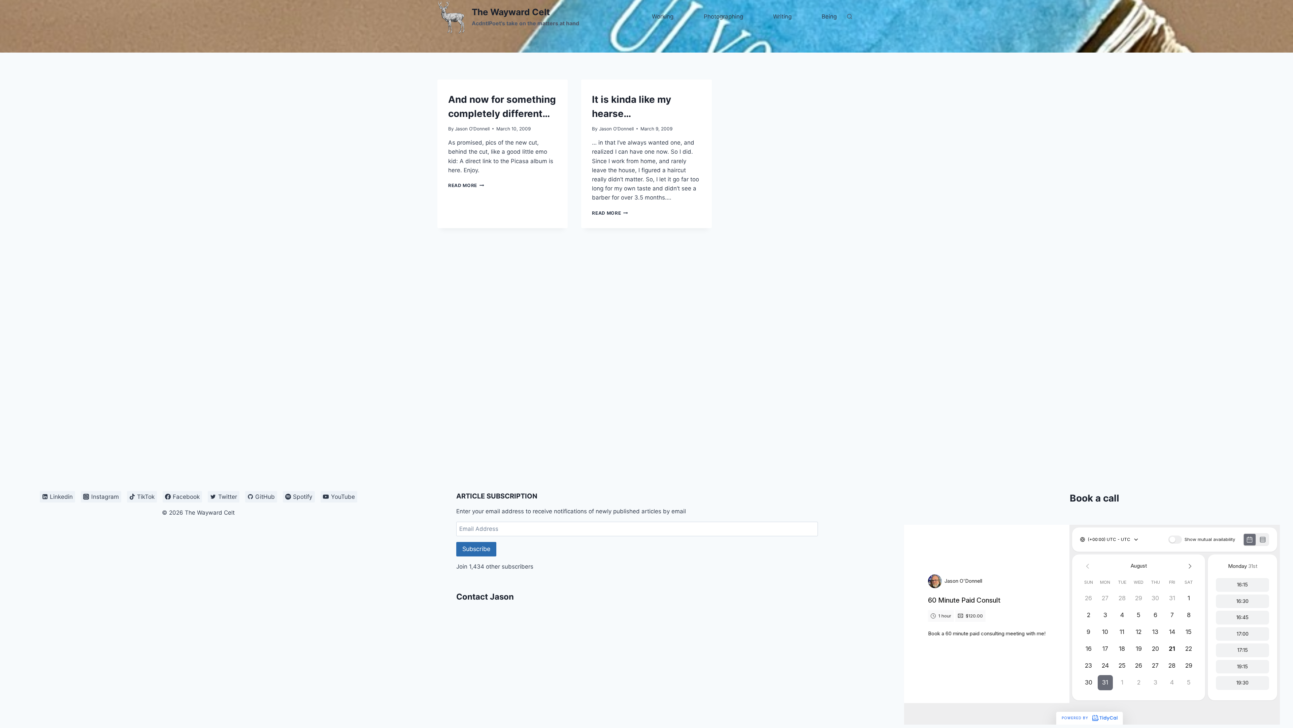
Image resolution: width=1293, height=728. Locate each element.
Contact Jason (485, 597)
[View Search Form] (849, 17)
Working (662, 16)
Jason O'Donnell (472, 128)
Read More (466, 185)
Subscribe (476, 548)
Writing (782, 16)
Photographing (723, 16)
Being (829, 16)
